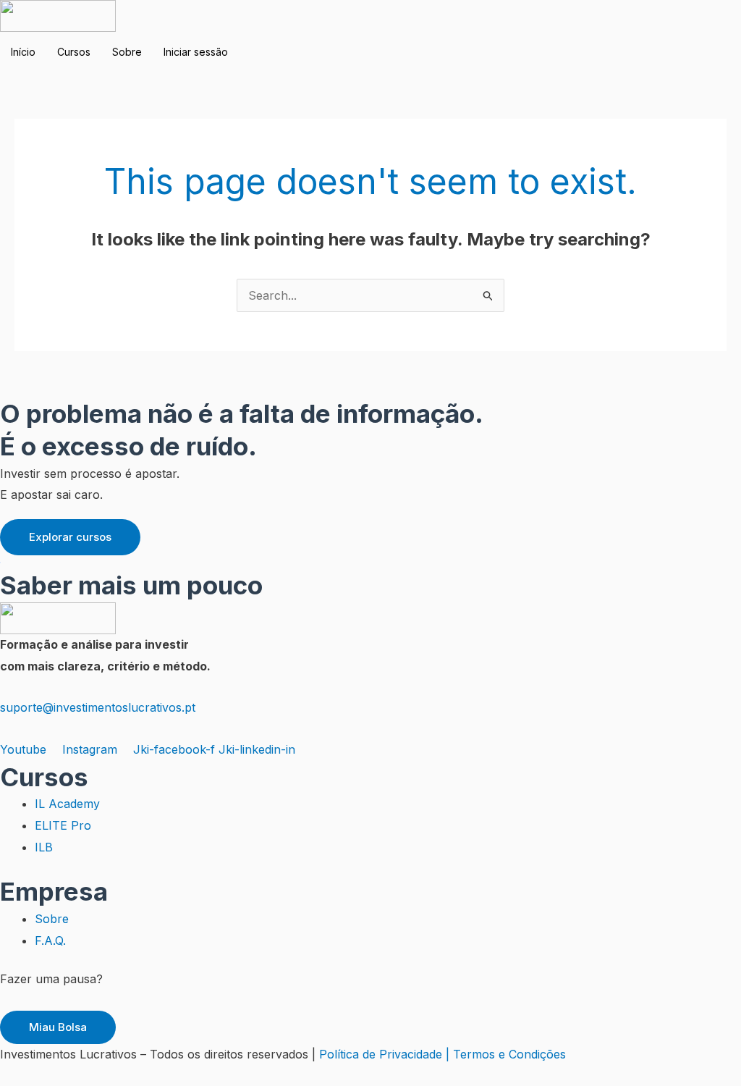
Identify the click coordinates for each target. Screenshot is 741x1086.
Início (23, 52)
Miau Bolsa (58, 1027)
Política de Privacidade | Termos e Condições (442, 1054)
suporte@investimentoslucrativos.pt (97, 707)
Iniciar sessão (196, 52)
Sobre (127, 52)
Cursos (73, 52)
